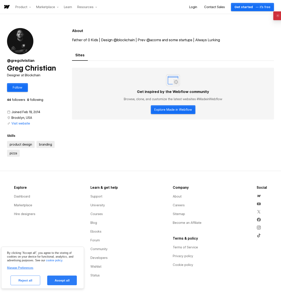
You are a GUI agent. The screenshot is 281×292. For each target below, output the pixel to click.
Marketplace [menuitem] (23, 205)
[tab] (80, 55)
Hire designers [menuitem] (24, 214)
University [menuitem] (97, 205)
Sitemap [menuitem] (179, 214)
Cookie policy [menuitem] (183, 265)
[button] (23, 7)
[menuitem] (259, 196)
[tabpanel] (173, 93)
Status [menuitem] (95, 275)
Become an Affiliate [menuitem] (187, 222)
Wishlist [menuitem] (95, 266)
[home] (6, 7)
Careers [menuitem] (179, 205)
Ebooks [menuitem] (95, 231)
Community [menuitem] (99, 249)
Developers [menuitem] (99, 258)
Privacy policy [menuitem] (183, 256)
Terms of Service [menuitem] (185, 247)
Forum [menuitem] (95, 240)
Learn (68, 7)
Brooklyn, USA (21, 117)
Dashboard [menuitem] (22, 196)
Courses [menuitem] (96, 214)
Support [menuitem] (96, 196)
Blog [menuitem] (93, 222)
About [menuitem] (177, 196)
